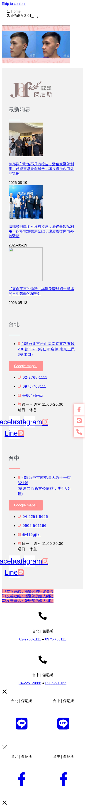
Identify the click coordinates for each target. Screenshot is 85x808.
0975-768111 (55, 639)
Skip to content (14, 4)
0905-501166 (55, 683)
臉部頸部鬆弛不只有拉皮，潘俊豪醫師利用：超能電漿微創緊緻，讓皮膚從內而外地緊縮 (41, 168)
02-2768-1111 (30, 639)
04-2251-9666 (30, 683)
